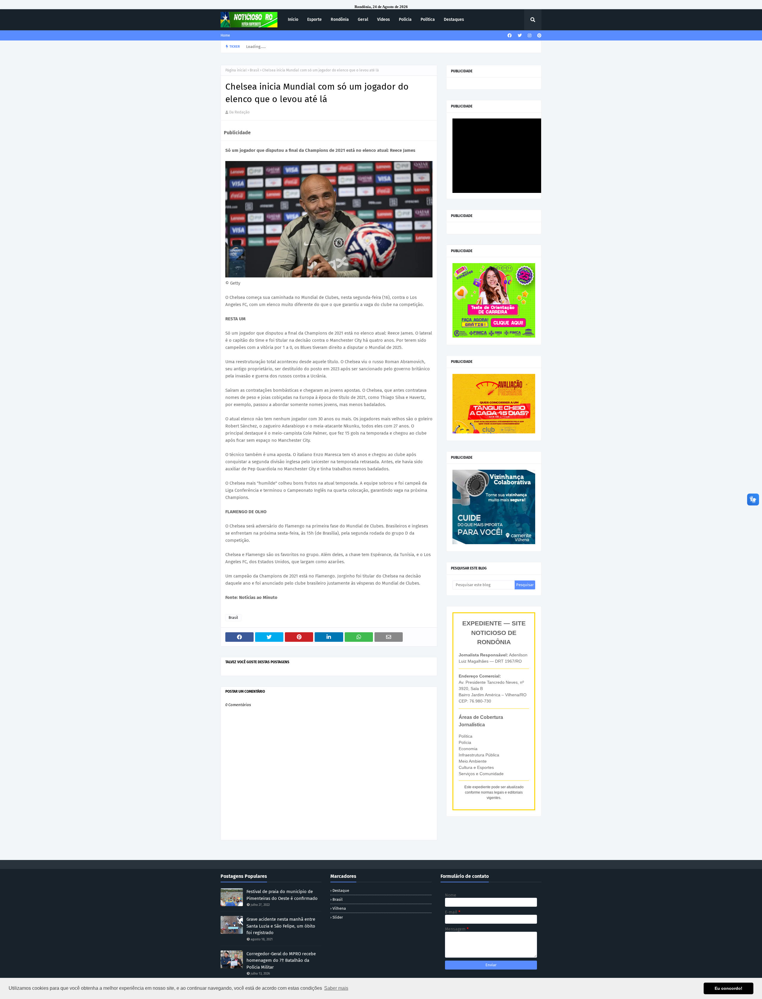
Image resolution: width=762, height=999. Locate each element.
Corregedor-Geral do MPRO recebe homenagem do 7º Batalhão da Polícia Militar (281, 960)
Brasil (254, 70)
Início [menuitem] (293, 19)
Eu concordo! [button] (728, 988)
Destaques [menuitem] (454, 19)
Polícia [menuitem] (405, 19)
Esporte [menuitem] (314, 19)
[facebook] (509, 35)
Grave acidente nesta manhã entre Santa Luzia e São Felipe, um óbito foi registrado (280, 926)
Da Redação (239, 112)
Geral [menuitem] (363, 19)
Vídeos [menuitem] (383, 19)
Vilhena (339, 908)
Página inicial (236, 70)
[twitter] (519, 35)
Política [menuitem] (428, 19)
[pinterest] (538, 35)
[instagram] (529, 35)
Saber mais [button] (336, 988)
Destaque (340, 890)
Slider (337, 917)
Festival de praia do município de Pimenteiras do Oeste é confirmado (282, 895)
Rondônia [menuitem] (340, 19)
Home (225, 35)
